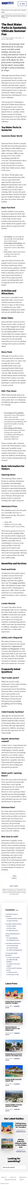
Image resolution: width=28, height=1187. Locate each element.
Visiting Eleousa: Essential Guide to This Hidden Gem (13, 1054)
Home (2, 16)
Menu (23, 3)
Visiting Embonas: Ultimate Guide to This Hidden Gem (12, 1028)
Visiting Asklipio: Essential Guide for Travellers (13, 1105)
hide (17, 910)
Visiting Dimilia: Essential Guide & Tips (13, 1080)
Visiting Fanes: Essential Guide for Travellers (13, 1002)
